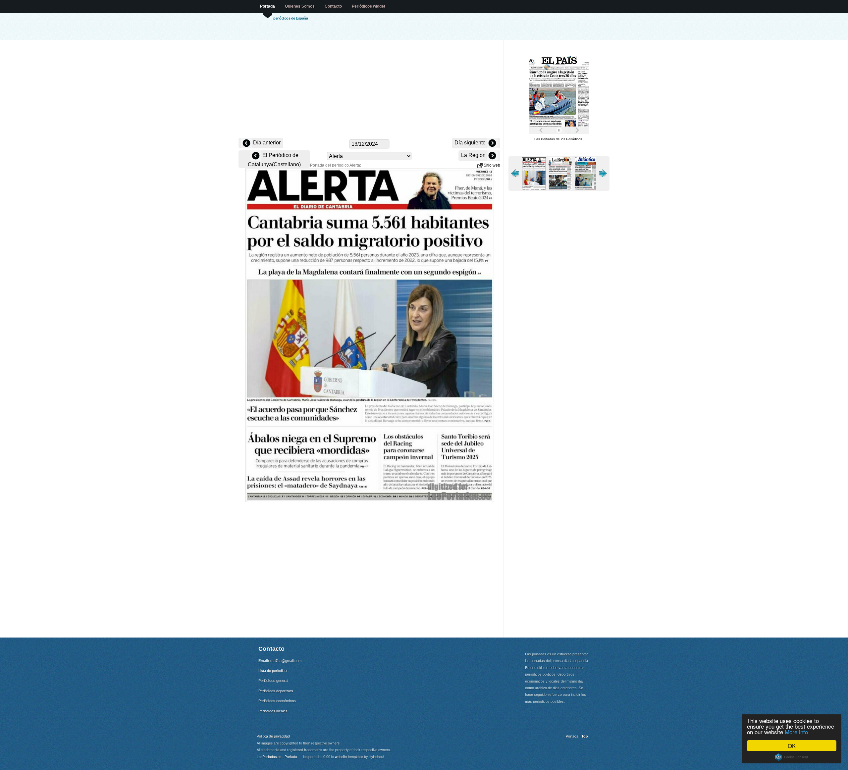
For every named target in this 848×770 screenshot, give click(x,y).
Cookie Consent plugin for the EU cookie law (791, 757)
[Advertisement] (369, 89)
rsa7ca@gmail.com (285, 661)
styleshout (376, 756)
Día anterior (266, 142)
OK (792, 746)
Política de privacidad (273, 736)
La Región (474, 155)
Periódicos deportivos (275, 691)
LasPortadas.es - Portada (277, 756)
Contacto (333, 6)
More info (796, 732)
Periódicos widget (368, 6)
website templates (349, 756)
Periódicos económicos (277, 701)
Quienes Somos (300, 6)
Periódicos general (273, 681)
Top (584, 736)
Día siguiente (470, 142)
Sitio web (491, 165)
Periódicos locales (273, 711)
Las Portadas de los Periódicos (558, 139)
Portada (267, 6)
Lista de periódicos (273, 671)
